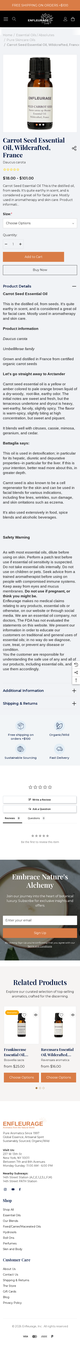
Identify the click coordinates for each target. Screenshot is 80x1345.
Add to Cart (34, 257)
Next (51, 123)
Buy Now (40, 270)
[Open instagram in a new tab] (5, 1189)
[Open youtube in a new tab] (13, 1189)
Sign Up (40, 933)
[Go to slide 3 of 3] (43, 125)
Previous (29, 123)
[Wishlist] (21, 1012)
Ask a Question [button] (42, 809)
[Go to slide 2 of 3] (40, 125)
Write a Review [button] (41, 799)
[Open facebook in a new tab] (19, 1189)
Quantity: (10, 235)
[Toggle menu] (6, 19)
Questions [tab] (34, 818)
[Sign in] (65, 19)
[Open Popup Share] (74, 148)
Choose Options (21, 1077)
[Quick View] (33, 1012)
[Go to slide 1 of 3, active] (37, 125)
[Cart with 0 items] (72, 19)
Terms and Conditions (40, 946)
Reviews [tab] (10, 818)
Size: (7, 214)
